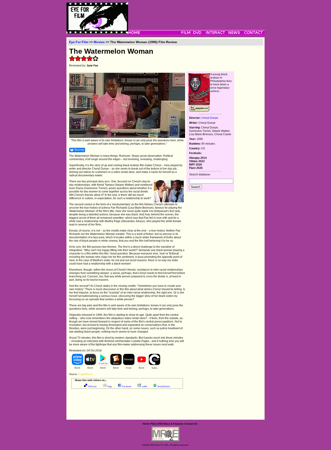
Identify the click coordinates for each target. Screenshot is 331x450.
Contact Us (190, 423)
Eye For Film (78, 42)
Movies (99, 42)
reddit (144, 386)
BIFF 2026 (195, 164)
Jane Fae (92, 65)
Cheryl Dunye (209, 117)
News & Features (173, 423)
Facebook (126, 386)
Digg (109, 386)
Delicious (92, 386)
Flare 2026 (196, 168)
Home (146, 423)
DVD (160, 423)
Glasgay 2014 (198, 157)
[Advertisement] (196, 12)
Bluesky (79, 149)
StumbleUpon (163, 386)
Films (153, 423)
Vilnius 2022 (197, 161)
